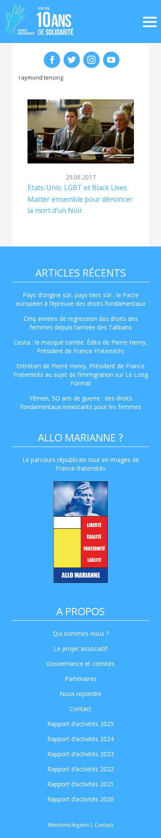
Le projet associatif (80, 648)
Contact (80, 709)
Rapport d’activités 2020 (80, 799)
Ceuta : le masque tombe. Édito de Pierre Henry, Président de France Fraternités (80, 346)
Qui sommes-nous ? (81, 633)
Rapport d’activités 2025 (80, 724)
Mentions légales (68, 825)
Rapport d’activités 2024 (80, 739)
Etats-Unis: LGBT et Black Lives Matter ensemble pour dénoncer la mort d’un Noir (80, 199)
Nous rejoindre (80, 694)
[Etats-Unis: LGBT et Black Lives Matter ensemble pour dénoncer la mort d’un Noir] (80, 131)
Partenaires (81, 679)
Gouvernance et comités (80, 663)
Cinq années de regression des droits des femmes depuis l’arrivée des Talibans (81, 322)
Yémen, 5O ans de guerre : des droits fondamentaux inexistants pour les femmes (80, 402)
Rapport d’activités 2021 (80, 784)
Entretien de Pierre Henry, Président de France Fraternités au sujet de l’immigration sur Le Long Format (80, 374)
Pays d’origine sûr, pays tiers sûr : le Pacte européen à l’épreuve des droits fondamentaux (81, 299)
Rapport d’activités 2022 (80, 769)
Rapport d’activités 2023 (80, 754)
